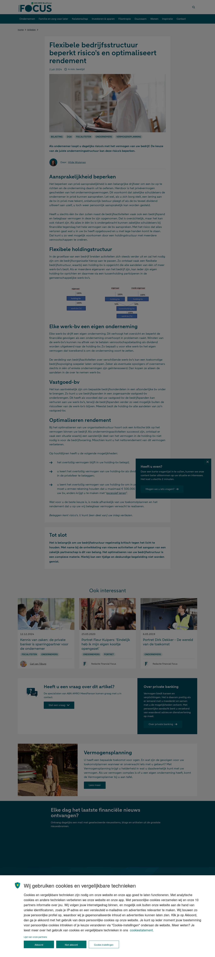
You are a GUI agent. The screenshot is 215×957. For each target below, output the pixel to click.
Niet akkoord (71, 944)
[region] (107, 916)
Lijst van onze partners (35, 936)
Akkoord (39, 944)
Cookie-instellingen (103, 944)
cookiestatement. (142, 930)
